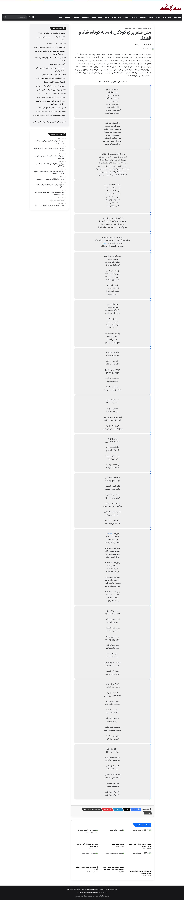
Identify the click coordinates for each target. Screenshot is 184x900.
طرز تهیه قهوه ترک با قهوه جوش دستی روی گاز (50, 78)
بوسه (104, 243)
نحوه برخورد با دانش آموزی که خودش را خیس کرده (86, 845)
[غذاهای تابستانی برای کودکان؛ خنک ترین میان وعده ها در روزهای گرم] (112, 858)
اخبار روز (151, 17)
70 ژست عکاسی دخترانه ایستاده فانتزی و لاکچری (49, 47)
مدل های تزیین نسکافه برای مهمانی (53, 74)
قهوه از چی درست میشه (57, 64)
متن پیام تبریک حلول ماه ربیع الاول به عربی (51, 97)
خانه (149, 28)
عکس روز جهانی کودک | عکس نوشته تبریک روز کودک (140, 845)
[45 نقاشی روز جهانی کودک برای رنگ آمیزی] (86, 858)
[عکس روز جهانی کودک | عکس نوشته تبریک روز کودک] (139, 835)
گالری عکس (76, 17)
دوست (110, 533)
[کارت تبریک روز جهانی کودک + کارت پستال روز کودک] (139, 860)
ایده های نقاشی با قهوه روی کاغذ (54, 82)
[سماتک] (170, 7)
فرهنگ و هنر (85, 17)
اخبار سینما (143, 17)
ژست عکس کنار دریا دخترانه (56, 43)
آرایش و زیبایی (167, 17)
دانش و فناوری (116, 17)
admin (147, 45)
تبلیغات (101, 896)
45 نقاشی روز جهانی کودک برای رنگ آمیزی (87, 868)
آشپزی (158, 17)
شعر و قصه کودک (130, 28)
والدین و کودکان (142, 28)
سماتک (107, 896)
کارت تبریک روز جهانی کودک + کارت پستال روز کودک (140, 872)
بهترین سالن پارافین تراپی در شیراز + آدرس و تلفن (49, 122)
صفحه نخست (177, 17)
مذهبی (60, 17)
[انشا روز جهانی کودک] (112, 835)
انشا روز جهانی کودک (118, 844)
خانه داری (126, 17)
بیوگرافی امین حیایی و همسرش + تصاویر (52, 93)
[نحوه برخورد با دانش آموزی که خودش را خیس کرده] (86, 835)
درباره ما (95, 896)
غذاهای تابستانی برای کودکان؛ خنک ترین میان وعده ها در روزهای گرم (113, 868)
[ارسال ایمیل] (144, 45)
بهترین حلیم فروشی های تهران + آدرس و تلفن (50, 86)
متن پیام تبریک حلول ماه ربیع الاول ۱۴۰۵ (52, 107)
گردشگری (67, 17)
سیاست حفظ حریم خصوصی (83, 896)
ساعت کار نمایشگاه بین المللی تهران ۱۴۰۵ (51, 33)
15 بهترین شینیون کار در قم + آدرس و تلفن (51, 90)
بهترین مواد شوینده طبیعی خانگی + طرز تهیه (50, 111)
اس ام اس (134, 17)
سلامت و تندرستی (97, 17)
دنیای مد (107, 17)
